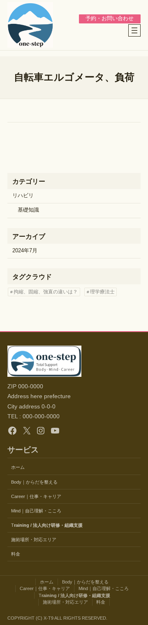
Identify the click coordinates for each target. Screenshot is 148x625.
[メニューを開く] (134, 30)
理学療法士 (102, 292)
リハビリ (23, 195)
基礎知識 (28, 210)
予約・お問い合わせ (110, 18)
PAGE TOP (136, 599)
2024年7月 (24, 251)
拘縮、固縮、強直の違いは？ (46, 292)
